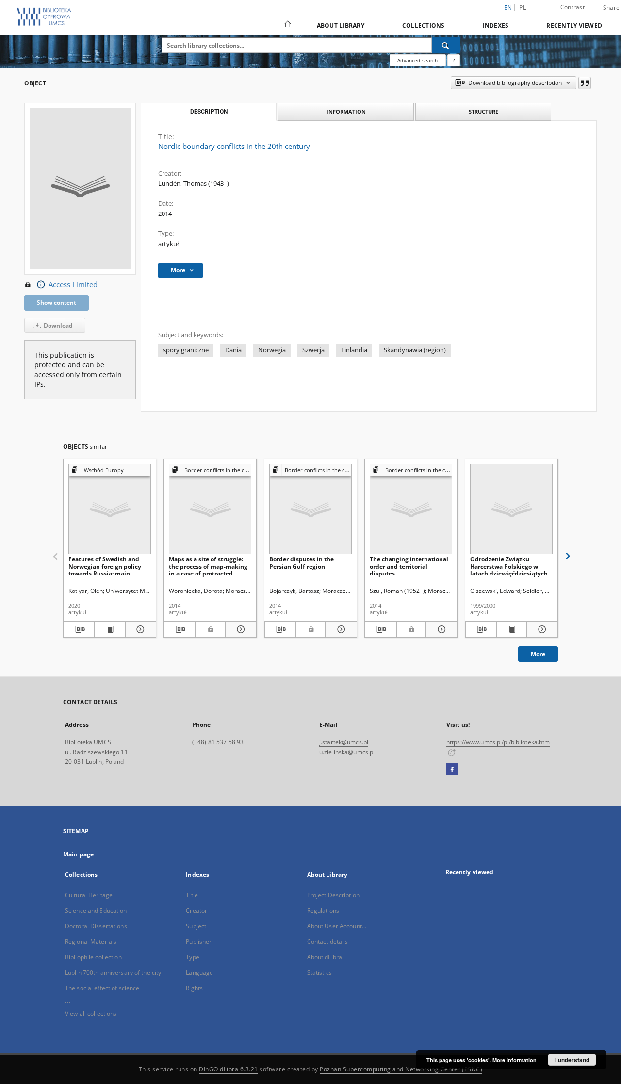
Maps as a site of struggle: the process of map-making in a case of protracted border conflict (208, 566)
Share (611, 8)
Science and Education (96, 910)
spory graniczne (186, 350)
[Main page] (287, 25)
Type (192, 957)
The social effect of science (102, 988)
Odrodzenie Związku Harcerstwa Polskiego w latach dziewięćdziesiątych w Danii (509, 566)
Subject (196, 926)
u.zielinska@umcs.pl (347, 752)
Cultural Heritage (89, 895)
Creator (196, 910)
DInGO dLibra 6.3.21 (228, 1069)
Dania (233, 350)
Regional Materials (90, 941)
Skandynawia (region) (415, 350)
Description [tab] (209, 111)
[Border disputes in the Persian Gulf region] (310, 509)
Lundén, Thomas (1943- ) (193, 184)
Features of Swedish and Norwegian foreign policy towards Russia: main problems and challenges (104, 566)
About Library (340, 25)
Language (199, 973)
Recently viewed (574, 25)
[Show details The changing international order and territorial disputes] (440, 629)
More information (514, 1060)
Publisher (199, 941)
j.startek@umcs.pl (343, 742)
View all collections (90, 1013)
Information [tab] (346, 111)
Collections (423, 25)
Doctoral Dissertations (96, 926)
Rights (194, 988)
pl (522, 7)
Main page (78, 854)
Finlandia (354, 350)
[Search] (446, 45)
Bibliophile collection (93, 957)
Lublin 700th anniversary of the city (113, 973)
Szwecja (313, 350)
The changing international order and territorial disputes (409, 566)
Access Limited (73, 284)
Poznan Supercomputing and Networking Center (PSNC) (401, 1069)
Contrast (572, 7)
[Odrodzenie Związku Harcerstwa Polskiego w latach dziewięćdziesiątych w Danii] (511, 509)
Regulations (323, 910)
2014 (165, 214)
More (538, 654)
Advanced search (417, 60)
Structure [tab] (483, 111)
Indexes (496, 25)
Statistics (319, 973)
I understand (572, 1059)
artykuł (168, 244)
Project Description (333, 895)
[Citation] (584, 83)
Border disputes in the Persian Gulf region (301, 562)
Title (192, 895)
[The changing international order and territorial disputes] (411, 509)
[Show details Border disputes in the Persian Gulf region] (340, 629)
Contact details (327, 941)
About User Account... (337, 926)
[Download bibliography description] (79, 629)
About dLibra (324, 957)
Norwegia (272, 350)
